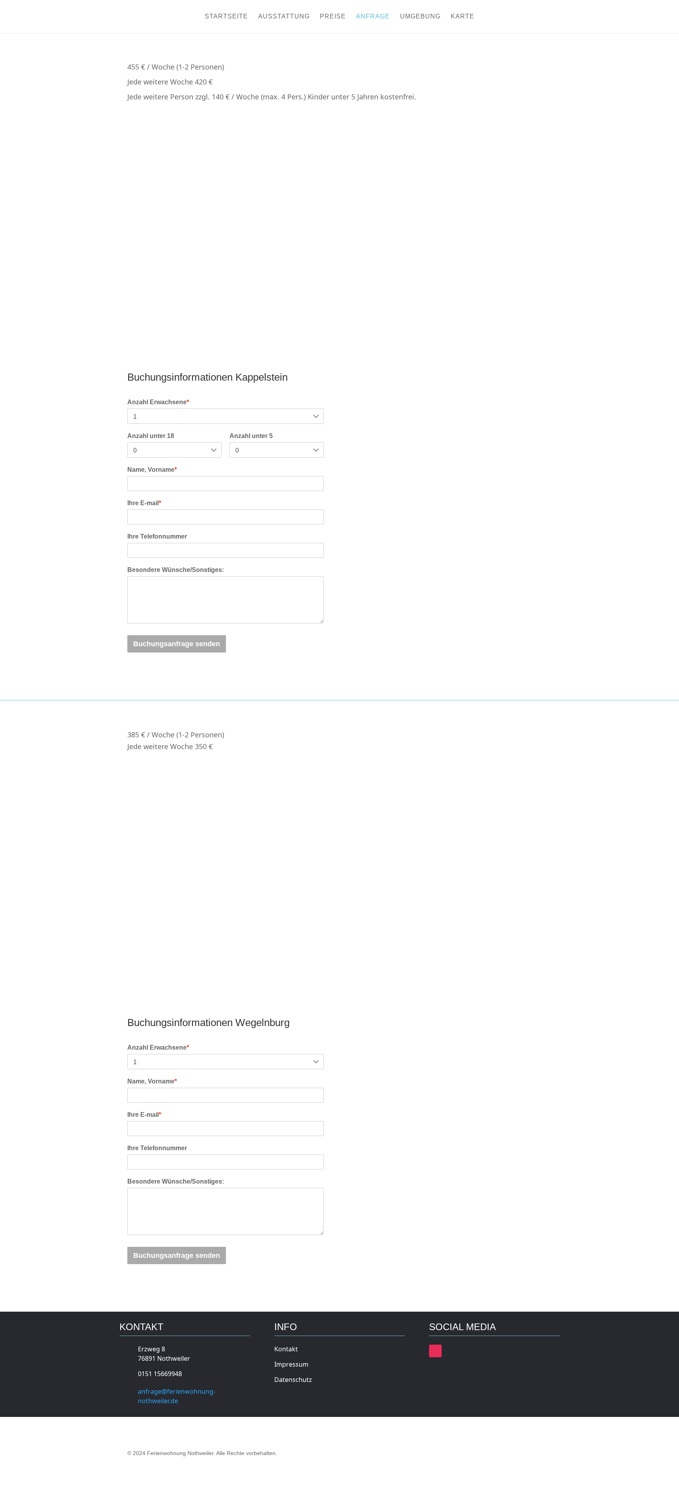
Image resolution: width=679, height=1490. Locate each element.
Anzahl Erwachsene (158, 402)
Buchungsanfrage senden (176, 644)
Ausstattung (284, 17)
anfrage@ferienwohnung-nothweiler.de (176, 1396)
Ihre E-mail (144, 503)
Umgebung (420, 17)
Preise (333, 17)
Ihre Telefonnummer (157, 536)
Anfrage (373, 17)
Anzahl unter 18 (150, 436)
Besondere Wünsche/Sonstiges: (175, 569)
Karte (462, 17)
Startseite (226, 17)
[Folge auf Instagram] (435, 1351)
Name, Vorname (152, 469)
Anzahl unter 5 (251, 436)
